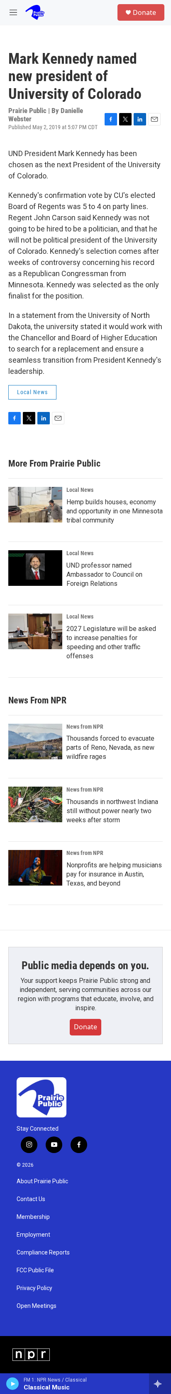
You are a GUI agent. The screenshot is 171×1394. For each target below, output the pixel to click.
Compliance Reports (43, 1253)
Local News (32, 392)
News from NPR (84, 726)
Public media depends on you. (85, 965)
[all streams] (160, 1383)
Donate (144, 12)
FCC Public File (35, 1270)
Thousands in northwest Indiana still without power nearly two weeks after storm (112, 811)
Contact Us (31, 1199)
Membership (33, 1217)
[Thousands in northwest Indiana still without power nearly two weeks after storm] (35, 804)
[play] (12, 1384)
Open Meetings (36, 1306)
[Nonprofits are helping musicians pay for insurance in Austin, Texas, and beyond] (35, 868)
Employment (33, 1235)
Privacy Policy (34, 1288)
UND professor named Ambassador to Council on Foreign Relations (104, 574)
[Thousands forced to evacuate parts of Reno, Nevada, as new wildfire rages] (35, 741)
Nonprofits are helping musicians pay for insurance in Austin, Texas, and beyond (114, 874)
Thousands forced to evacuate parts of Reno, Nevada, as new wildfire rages (110, 747)
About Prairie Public (42, 1181)
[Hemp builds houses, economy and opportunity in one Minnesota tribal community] (35, 504)
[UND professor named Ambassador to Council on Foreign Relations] (35, 568)
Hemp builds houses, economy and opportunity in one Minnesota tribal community (114, 511)
